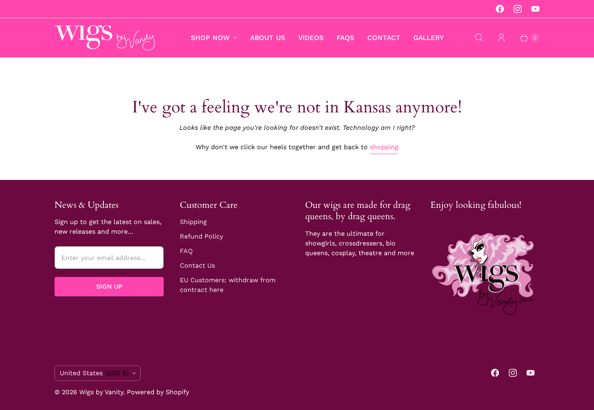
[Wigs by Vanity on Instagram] (518, 9)
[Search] (479, 37)
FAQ (186, 251)
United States (94, 373)
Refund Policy (201, 236)
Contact (383, 38)
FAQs (345, 38)
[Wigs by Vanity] (105, 38)
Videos (311, 38)
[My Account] (501, 37)
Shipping (193, 222)
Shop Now (210, 38)
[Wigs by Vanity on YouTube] (535, 9)
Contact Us (197, 265)
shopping (384, 147)
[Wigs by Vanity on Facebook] (500, 9)
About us (267, 38)
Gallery (428, 38)
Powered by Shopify (158, 392)
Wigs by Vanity (101, 392)
